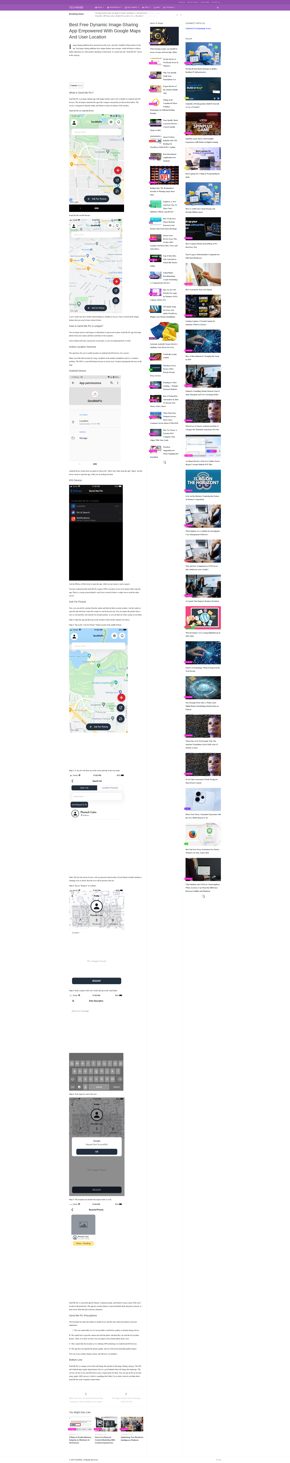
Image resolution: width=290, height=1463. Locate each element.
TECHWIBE (76, 7)
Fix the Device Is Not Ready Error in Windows (170, 62)
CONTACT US (215, 2)
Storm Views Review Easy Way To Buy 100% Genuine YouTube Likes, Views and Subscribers (164, 242)
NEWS (99, 7)
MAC (158, 7)
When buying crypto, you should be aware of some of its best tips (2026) (163, 50)
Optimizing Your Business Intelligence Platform (132, 1438)
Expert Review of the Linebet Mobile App (170, 89)
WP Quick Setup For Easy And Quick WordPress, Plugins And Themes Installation (163, 311)
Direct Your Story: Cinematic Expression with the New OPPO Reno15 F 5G (203, 816)
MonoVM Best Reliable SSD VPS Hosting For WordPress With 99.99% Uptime (163, 142)
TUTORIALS (169, 7)
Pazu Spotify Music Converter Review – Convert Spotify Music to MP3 (164, 125)
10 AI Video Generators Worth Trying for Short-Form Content (202, 781)
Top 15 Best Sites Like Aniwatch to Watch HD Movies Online (163, 260)
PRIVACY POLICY (192, 2)
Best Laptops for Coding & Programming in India (114, 14)
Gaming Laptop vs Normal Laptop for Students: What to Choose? (200, 323)
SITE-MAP (182, 2)
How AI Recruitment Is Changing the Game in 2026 (202, 358)
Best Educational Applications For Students (169, 157)
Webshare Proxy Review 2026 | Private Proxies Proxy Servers (163, 370)
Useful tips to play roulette (170, 356)
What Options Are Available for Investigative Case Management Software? (203, 533)
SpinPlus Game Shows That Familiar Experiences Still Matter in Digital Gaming (202, 140)
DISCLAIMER (205, 2)
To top (218, 1459)
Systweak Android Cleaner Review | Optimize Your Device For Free (164, 346)
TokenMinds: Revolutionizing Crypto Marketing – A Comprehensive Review (164, 277)
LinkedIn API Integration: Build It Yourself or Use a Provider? (202, 105)
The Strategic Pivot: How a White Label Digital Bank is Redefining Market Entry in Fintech (202, 706)
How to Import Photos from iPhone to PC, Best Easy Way (202, 245)
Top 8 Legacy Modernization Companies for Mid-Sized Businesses (203, 256)
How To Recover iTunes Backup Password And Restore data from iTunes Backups (163, 223)
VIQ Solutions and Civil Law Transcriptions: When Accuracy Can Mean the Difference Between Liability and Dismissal (203, 887)
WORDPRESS (115, 7)
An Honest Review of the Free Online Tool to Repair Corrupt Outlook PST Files (203, 463)
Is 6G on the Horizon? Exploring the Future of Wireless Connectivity (202, 498)
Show (80, 85)
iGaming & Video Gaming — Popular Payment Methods (170, 385)
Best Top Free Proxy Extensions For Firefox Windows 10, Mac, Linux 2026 (202, 851)
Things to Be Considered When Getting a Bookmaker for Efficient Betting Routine (163, 107)
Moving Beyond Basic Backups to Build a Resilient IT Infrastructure (201, 70)
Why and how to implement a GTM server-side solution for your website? (202, 568)
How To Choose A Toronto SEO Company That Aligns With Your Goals (163, 435)
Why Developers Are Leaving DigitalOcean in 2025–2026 (203, 634)
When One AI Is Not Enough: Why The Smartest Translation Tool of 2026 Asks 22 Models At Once (202, 744)
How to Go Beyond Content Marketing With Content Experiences (105, 1440)
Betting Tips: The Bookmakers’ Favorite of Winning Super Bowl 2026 (162, 191)
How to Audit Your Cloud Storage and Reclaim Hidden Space (200, 210)
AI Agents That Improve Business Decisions (202, 601)
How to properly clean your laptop (199, 289)
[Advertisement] (102, 63)
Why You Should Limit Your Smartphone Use (169, 76)
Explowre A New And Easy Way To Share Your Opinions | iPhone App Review (163, 206)
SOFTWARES (132, 7)
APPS (147, 7)
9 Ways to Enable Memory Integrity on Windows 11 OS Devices (80, 1440)
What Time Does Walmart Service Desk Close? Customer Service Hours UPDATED (164, 418)
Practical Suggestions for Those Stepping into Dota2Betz (164, 452)
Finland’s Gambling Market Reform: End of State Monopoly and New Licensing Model (203, 393)
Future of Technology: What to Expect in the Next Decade (203, 669)
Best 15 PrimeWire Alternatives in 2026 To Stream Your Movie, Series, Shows (164, 401)
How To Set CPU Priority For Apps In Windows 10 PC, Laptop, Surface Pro (164, 294)
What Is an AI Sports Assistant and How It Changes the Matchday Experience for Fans (202, 428)
